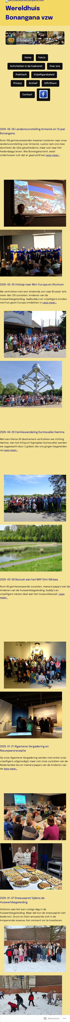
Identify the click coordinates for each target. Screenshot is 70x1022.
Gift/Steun (50, 83)
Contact (27, 95)
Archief (33, 83)
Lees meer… (53, 155)
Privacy (17, 83)
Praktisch (21, 75)
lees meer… (10, 769)
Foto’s (41, 57)
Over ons (55, 66)
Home (28, 57)
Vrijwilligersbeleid (44, 75)
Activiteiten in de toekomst (26, 66)
